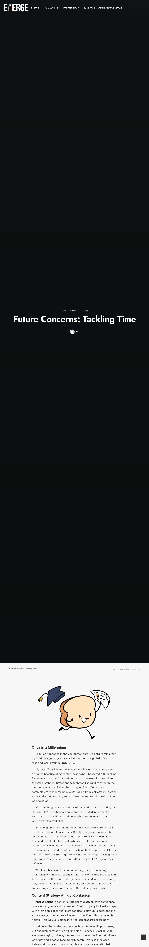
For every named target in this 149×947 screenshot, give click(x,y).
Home (115, 669)
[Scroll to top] (143, 937)
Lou (77, 332)
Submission (71, 7)
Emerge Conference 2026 (103, 7)
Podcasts (51, 7)
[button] (148, 7)
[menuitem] (35, 7)
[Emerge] (16, 7)
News (35, 7)
